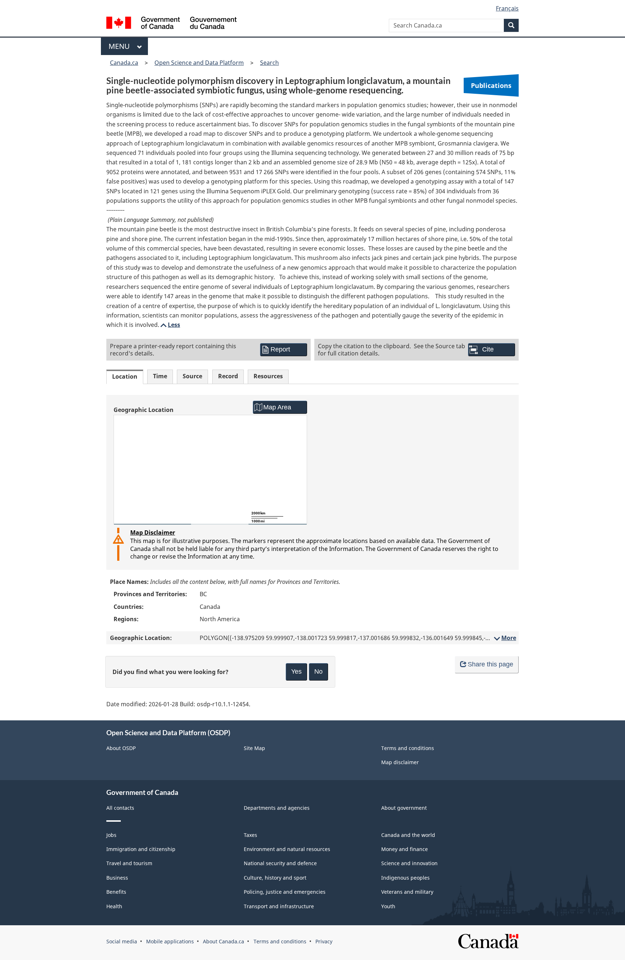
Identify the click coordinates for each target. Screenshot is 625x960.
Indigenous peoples (405, 877)
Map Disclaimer (152, 532)
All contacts (120, 807)
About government (404, 807)
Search (269, 63)
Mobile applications (170, 941)
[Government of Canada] (171, 24)
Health (114, 906)
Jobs (111, 834)
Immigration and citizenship (140, 849)
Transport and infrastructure (279, 906)
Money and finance (404, 849)
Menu (121, 46)
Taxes (250, 834)
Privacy (323, 941)
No (318, 671)
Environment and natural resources (287, 849)
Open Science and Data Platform (199, 63)
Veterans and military (407, 891)
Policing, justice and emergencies (285, 891)
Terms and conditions (407, 748)
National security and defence (280, 863)
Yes (296, 671)
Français (507, 8)
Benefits (116, 891)
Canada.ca (124, 63)
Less (169, 325)
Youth (388, 906)
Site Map (254, 748)
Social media (121, 941)
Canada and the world (408, 834)
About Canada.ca (223, 941)
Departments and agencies (277, 807)
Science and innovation (409, 863)
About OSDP (121, 748)
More (504, 638)
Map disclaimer (400, 762)
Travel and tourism (129, 863)
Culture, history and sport (275, 877)
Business (117, 877)
